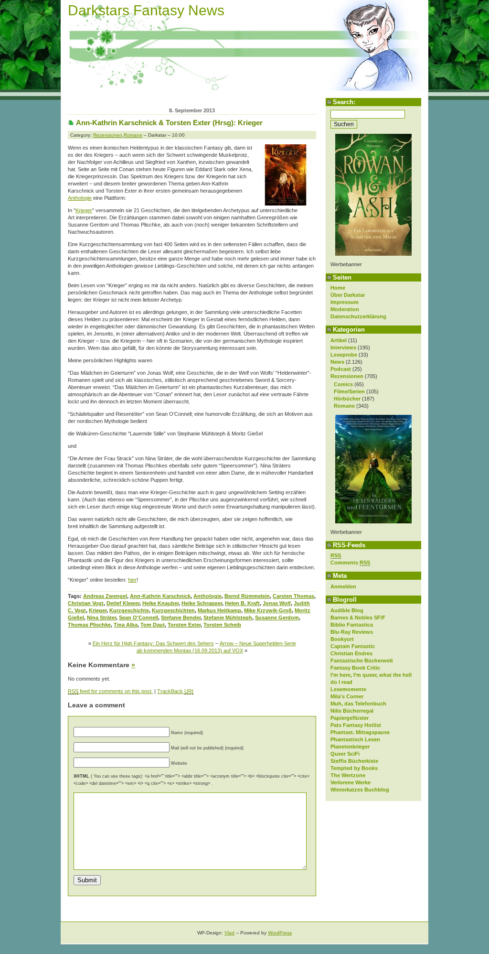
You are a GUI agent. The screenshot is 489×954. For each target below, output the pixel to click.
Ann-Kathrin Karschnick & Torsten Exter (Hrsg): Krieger (169, 123)
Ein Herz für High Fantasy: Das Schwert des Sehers (153, 643)
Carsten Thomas (293, 596)
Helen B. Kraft (242, 603)
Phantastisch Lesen (355, 739)
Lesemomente (348, 689)
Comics (343, 384)
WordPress (280, 932)
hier (132, 580)
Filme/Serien (349, 391)
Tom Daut (152, 625)
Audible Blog (346, 610)
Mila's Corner (346, 696)
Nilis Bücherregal (351, 711)
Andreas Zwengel (105, 596)
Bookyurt (342, 639)
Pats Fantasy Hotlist (355, 725)
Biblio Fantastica (351, 625)
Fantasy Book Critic (355, 668)
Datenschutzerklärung (358, 316)
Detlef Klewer (122, 603)
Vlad (229, 932)
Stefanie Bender (181, 617)
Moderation (344, 309)
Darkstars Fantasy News (146, 10)
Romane (344, 406)
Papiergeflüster (349, 718)
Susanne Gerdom (277, 617)
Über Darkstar (347, 295)
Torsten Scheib (222, 625)
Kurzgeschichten (173, 610)
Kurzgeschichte (129, 610)
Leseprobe (343, 355)
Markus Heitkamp (219, 610)
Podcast (340, 369)
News (337, 362)
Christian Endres (351, 653)
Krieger (83, 210)
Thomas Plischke (89, 625)
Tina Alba (126, 625)
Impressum (344, 302)
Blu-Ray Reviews (351, 632)
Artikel (338, 340)
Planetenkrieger (350, 746)
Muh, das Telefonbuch (358, 703)
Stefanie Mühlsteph (227, 617)
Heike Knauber (160, 603)
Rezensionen (346, 376)
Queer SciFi (345, 754)
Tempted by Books (354, 768)
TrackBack (175, 691)
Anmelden (343, 586)
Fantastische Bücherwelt (361, 660)
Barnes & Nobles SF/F (357, 617)
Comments (350, 562)
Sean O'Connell (138, 617)
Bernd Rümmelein (247, 596)
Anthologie (80, 198)
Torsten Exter (184, 625)
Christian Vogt (86, 603)
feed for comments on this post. (110, 691)
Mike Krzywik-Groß (268, 610)
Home (337, 288)
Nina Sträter (101, 617)
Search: (344, 102)
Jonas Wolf (277, 603)
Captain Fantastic (352, 646)
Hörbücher (347, 398)
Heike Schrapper (201, 603)
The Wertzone (347, 775)
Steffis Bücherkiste (354, 761)
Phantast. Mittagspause (360, 732)
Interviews (343, 347)
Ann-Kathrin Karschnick (160, 596)
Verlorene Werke (350, 782)
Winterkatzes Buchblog (359, 789)
